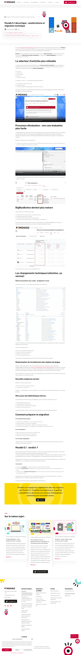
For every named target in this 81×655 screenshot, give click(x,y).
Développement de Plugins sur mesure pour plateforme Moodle (26, 621)
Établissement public (55, 595)
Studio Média (39, 596)
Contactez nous (71, 2)
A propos (50, 2)
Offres (52, 589)
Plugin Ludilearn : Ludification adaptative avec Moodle (41, 600)
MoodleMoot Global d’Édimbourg (28, 47)
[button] (32, 639)
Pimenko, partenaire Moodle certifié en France (26, 593)
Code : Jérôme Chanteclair (36, 648)
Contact (42, 499)
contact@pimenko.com (10, 595)
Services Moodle (26, 589)
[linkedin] (8, 606)
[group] (16, 539)
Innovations (26, 2)
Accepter (7, 649)
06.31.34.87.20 (8, 597)
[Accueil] (10, 2)
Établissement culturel (55, 593)
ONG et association (54, 590)
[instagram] (5, 606)
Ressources (43, 2)
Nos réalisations (34, 2)
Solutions (19, 2)
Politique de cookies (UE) (44, 646)
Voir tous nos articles (41, 571)
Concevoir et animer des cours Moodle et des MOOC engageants (17, 35)
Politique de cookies (14, 652)
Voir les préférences (28, 649)
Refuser (17, 649)
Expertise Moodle (35, 35)
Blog (8, 16)
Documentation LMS (69, 590)
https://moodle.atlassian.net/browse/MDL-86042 (42, 367)
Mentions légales (20, 652)
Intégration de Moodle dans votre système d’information (26, 616)
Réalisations (67, 595)
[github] (11, 606)
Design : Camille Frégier (45, 648)
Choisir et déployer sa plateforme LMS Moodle (14, 32)
